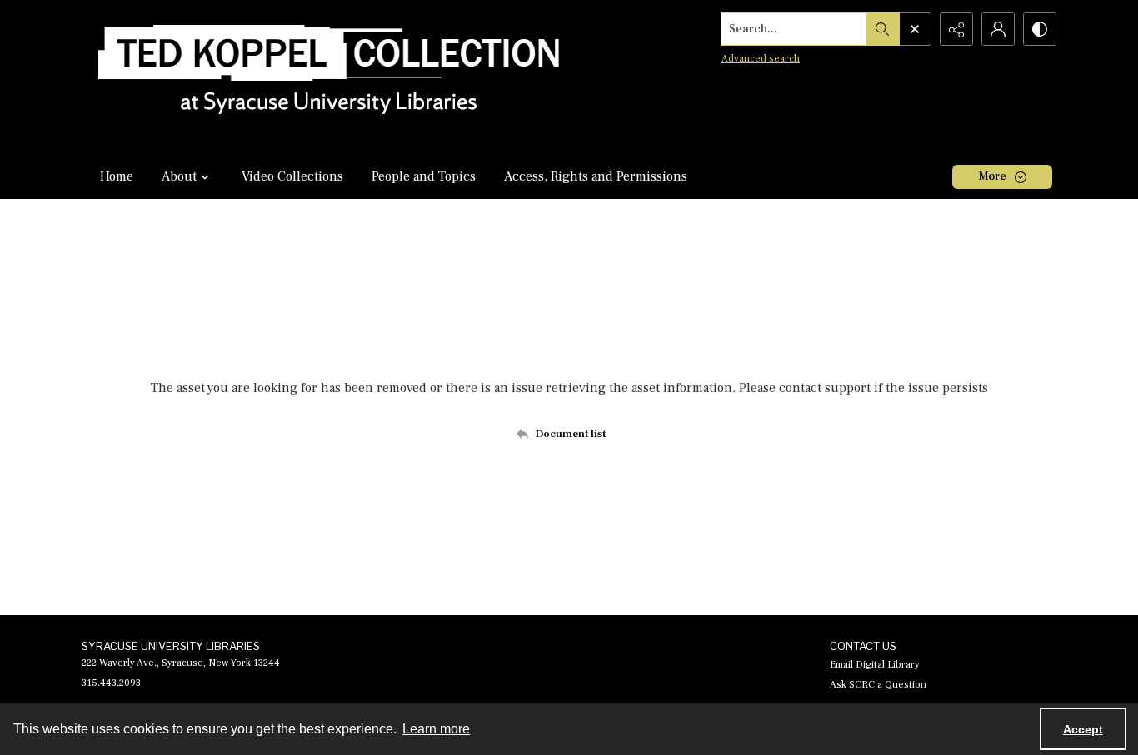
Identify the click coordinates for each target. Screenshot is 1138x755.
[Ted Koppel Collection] (329, 77)
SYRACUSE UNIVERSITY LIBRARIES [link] (171, 646)
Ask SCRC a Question (878, 684)
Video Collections (292, 176)
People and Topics (424, 176)
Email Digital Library (875, 664)
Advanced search (760, 58)
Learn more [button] (436, 729)
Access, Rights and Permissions (595, 176)
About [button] (179, 176)
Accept (1083, 729)
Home (116, 176)
